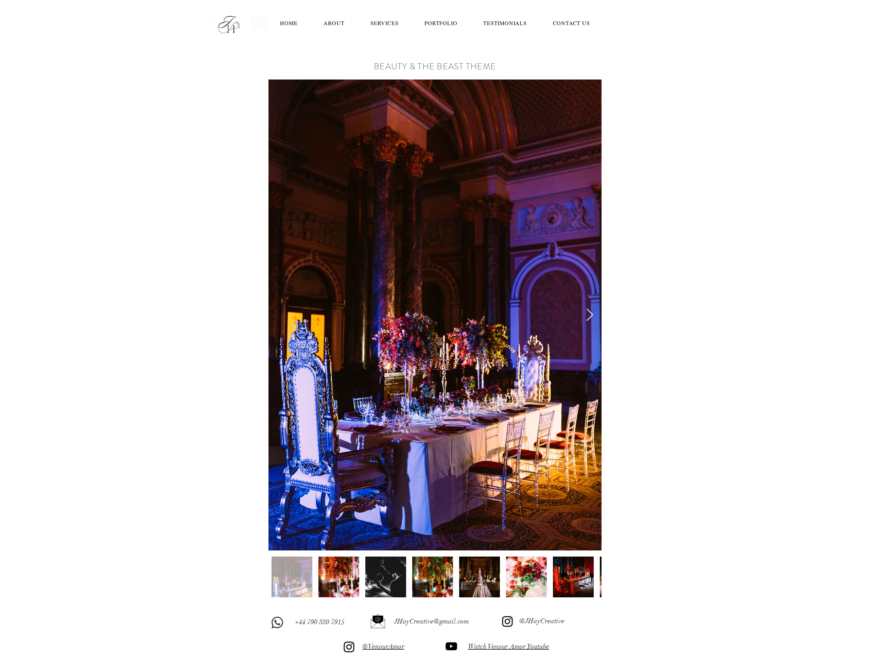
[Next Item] (590, 315)
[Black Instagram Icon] (507, 621)
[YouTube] (451, 646)
